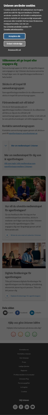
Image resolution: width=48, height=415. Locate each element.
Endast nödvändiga (14, 43)
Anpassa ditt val (14, 50)
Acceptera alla (14, 36)
